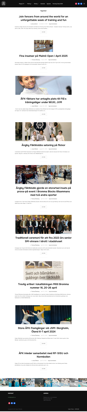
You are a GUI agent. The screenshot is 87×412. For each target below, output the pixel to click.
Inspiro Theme (71, 409)
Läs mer (44, 31)
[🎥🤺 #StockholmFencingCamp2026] (56, 382)
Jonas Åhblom (35, 106)
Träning (29, 3)
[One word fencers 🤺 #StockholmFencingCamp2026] (48, 382)
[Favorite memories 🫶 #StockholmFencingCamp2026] (21, 382)
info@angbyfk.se (12, 397)
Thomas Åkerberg (36, 59)
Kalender (43, 3)
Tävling (35, 3)
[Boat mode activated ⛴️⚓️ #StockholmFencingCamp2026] (39, 382)
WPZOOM (77, 409)
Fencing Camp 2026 (58, 3)
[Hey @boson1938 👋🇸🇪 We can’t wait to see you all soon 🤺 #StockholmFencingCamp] (82, 382)
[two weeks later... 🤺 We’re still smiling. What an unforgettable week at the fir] (4, 382)
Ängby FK (21, 3)
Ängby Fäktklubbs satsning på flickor (43, 145)
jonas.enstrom (34, 23)
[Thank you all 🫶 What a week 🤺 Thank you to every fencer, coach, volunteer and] (13, 382)
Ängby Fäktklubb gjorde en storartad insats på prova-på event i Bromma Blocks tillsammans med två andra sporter (43, 191)
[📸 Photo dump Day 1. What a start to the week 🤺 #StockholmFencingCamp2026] (65, 382)
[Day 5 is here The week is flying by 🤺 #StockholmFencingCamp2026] (30, 382)
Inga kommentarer (53, 23)
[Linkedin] (81, 3)
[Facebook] (78, 3)
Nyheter (49, 3)
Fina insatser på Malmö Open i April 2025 (43, 56)
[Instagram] (76, 3)
